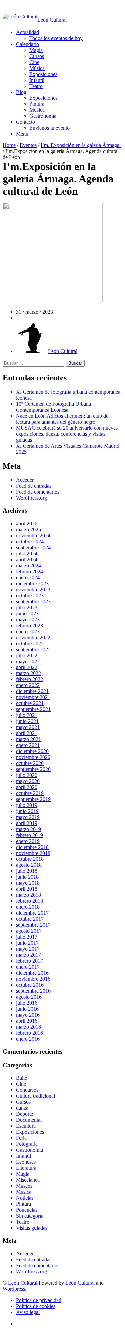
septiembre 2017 (33, 925)
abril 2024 (26, 559)
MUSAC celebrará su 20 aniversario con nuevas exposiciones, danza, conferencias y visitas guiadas (67, 434)
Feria (21, 1138)
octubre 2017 (30, 919)
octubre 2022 (30, 643)
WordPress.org (31, 498)
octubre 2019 (30, 793)
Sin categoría (29, 1216)
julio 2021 (26, 715)
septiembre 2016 (33, 991)
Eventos (28, 145)
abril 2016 (26, 1021)
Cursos (36, 56)
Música (37, 68)
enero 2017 (28, 967)
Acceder (25, 480)
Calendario (27, 44)
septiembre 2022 (33, 649)
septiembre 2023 (33, 601)
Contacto (25, 122)
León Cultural (22, 1283)
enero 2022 (28, 685)
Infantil (36, 80)
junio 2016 (27, 1009)
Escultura (26, 1126)
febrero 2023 (29, 625)
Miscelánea (28, 1180)
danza (22, 1108)
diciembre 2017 (32, 913)
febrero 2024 (29, 571)
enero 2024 (28, 577)
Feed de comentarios (37, 492)
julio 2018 (26, 871)
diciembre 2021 (32, 691)
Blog (21, 92)
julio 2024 (26, 553)
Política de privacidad (38, 1300)
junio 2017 (27, 943)
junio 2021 (27, 721)
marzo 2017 (28, 955)
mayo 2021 (28, 727)
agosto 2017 (29, 931)
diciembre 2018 (32, 847)
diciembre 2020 (32, 751)
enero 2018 (28, 907)
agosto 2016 (29, 997)
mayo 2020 (28, 781)
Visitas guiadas (31, 1228)
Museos (24, 1186)
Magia (36, 50)
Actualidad (27, 32)
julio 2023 (26, 607)
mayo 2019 (28, 817)
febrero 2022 (29, 679)
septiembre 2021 (33, 709)
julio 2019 (26, 805)
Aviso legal (28, 1312)
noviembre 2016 (33, 979)
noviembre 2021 (33, 697)
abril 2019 (26, 823)
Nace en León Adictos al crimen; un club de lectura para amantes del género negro (62, 419)
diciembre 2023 (32, 583)
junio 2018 (27, 877)
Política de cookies (35, 1306)
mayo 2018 (28, 883)
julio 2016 (26, 1003)
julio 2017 (26, 937)
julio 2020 (26, 775)
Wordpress (14, 1289)
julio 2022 (26, 655)
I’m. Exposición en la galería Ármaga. (81, 145)
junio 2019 (27, 811)
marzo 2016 (28, 1027)
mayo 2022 (28, 661)
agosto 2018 (29, 865)
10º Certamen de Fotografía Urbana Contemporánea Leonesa (53, 407)
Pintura (36, 104)
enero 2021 (28, 745)
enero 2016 (28, 1039)
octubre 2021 (30, 703)
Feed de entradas (33, 486)
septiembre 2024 (33, 547)
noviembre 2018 (33, 853)
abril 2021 (26, 733)
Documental (29, 1120)
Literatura (26, 1168)
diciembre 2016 (32, 973)
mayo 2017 (28, 949)
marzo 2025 (28, 529)
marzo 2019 (28, 829)
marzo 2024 (28, 565)
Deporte (24, 1114)
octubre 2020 (30, 763)
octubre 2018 (30, 859)
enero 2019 (28, 841)
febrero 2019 (29, 835)
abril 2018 (26, 889)
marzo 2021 (28, 739)
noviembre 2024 (33, 535)
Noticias (24, 1198)
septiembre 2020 (33, 769)
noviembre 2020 (33, 757)
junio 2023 (27, 613)
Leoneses (26, 1162)
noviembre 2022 (33, 637)
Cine (34, 62)
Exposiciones (43, 74)
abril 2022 (26, 667)
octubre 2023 (30, 595)
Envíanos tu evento (49, 128)
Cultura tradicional (35, 1096)
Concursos (27, 1090)
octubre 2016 (30, 985)
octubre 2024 (30, 541)
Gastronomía (42, 116)
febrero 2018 (29, 901)
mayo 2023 (28, 619)
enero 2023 (28, 631)
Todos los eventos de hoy (56, 38)
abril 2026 (26, 523)
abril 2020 (26, 787)
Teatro (36, 86)
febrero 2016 (29, 1033)
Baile (21, 1078)
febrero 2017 (29, 961)
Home (9, 145)
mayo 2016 (28, 1015)
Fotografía (27, 1144)
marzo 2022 (28, 673)
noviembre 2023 (33, 589)
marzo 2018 (28, 895)
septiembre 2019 (33, 799)
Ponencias (26, 1210)
